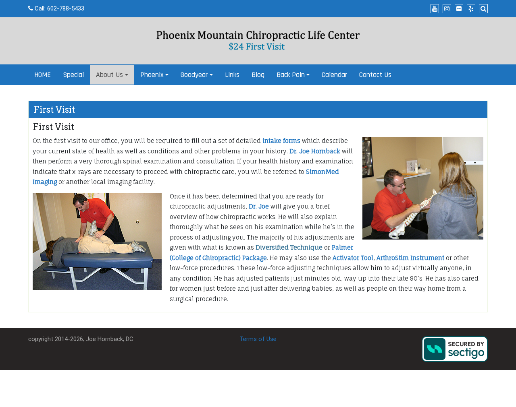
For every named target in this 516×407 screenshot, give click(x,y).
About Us (109, 74)
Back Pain (291, 74)
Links (232, 74)
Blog (258, 74)
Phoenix (152, 74)
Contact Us (375, 74)
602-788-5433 (65, 8)
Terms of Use (258, 339)
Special (73, 74)
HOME (42, 74)
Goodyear (194, 74)
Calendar (334, 74)
